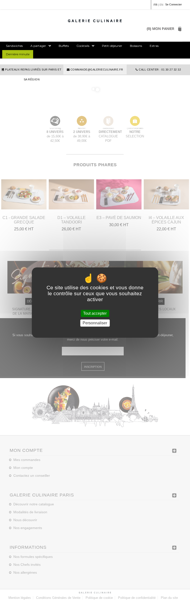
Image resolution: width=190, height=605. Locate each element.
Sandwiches (14, 46)
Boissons (136, 46)
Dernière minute (17, 54)
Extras (154, 46)
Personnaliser (95, 323)
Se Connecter (173, 4)
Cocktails (82, 46)
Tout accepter (95, 313)
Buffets (64, 46)
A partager (38, 46)
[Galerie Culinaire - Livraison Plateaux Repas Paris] (95, 21)
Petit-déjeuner (112, 46)
